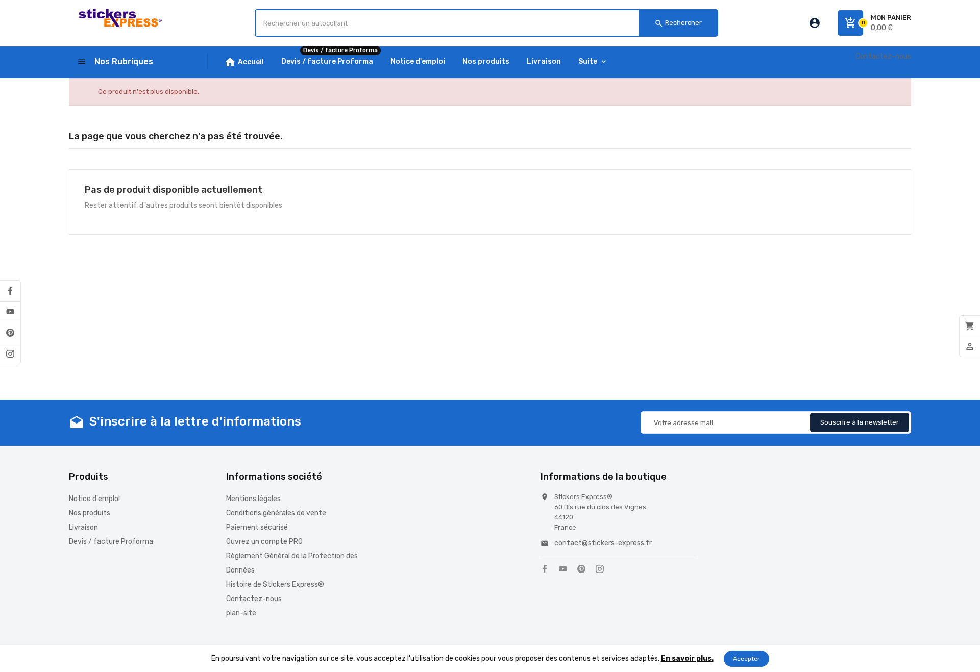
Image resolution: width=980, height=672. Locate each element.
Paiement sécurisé (257, 527)
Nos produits (89, 513)
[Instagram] (10, 353)
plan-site (241, 613)
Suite (587, 61)
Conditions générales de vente (276, 513)
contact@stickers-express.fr (603, 543)
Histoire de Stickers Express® (275, 584)
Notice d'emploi (94, 498)
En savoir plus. (687, 658)
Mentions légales (253, 498)
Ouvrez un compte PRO (264, 541)
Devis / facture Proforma (111, 541)
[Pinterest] (10, 332)
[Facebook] (10, 291)
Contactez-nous (883, 56)
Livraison (83, 527)
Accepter (746, 658)
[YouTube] (10, 312)
